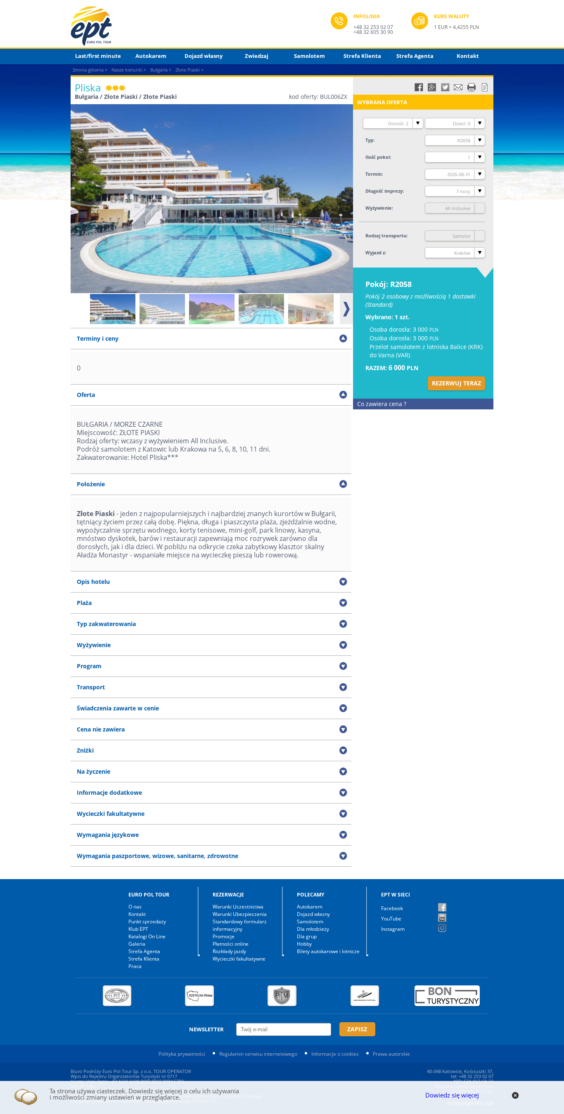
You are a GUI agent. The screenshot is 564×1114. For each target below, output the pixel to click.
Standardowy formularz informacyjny (240, 925)
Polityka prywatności (182, 1053)
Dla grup (307, 936)
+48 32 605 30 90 (373, 32)
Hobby (304, 943)
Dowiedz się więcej (452, 1095)
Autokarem (150, 56)
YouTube (391, 918)
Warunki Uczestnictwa (238, 906)
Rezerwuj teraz (456, 383)
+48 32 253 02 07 (373, 27)
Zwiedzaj (256, 56)
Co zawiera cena (381, 404)
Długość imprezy (384, 191)
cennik (484, 87)
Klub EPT (138, 928)
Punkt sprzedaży (147, 921)
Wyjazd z (375, 252)
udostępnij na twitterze (445, 87)
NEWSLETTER (206, 1029)
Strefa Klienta (362, 56)
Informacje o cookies (335, 1053)
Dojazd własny (204, 56)
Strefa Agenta (415, 56)
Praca (135, 966)
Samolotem (309, 56)
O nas (135, 906)
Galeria (136, 943)
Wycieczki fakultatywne (239, 958)
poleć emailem (458, 87)
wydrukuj (471, 87)
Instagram (393, 928)
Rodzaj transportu (385, 235)
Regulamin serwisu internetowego (258, 1053)
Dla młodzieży (313, 928)
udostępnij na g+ (431, 87)
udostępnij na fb (418, 87)
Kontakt (468, 56)
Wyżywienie (378, 208)
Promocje (224, 936)
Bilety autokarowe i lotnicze (328, 951)
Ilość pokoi (377, 157)
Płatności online (231, 943)
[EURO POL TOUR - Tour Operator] (201, 26)
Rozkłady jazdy (229, 951)
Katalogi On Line (147, 936)
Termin (373, 174)
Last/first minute (98, 56)
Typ (369, 140)
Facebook (392, 908)
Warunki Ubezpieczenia (240, 914)
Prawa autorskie (391, 1053)
